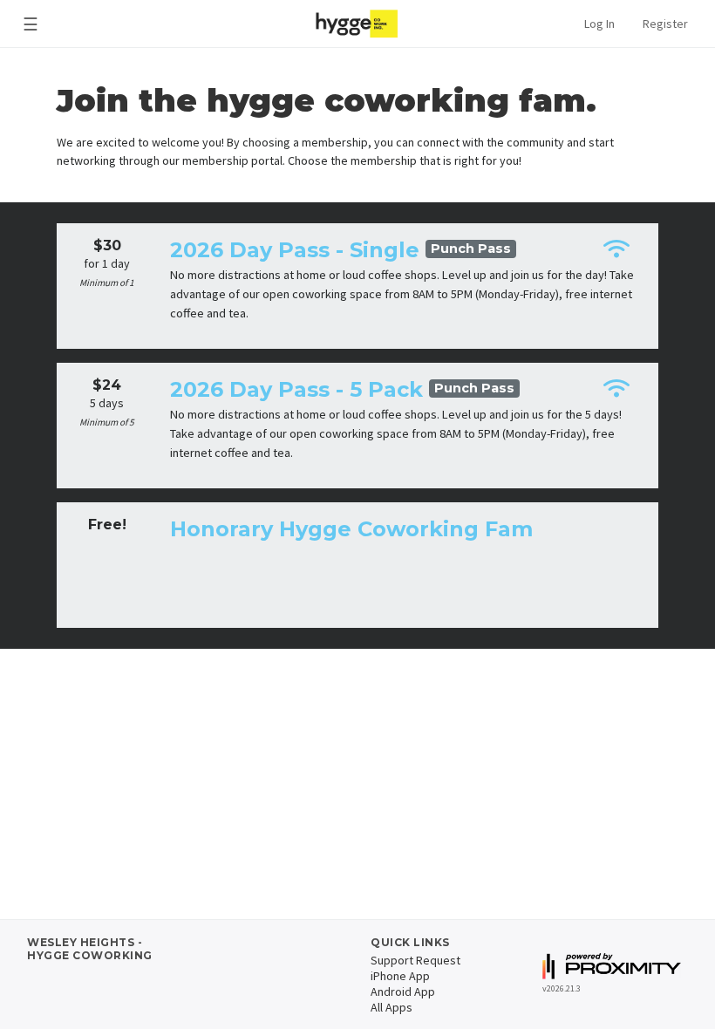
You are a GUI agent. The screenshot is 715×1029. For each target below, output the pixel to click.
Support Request (415, 960)
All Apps (391, 1007)
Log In (599, 23)
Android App (403, 991)
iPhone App (400, 976)
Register (665, 23)
